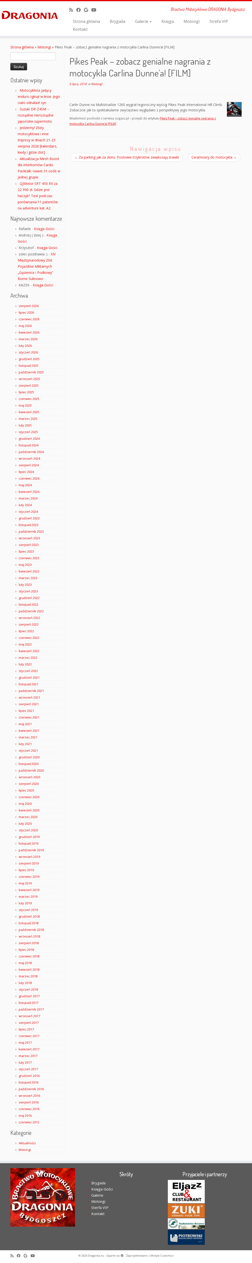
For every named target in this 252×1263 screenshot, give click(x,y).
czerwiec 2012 (29, 1122)
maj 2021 (25, 724)
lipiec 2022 (26, 631)
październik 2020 (31, 770)
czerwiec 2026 (29, 319)
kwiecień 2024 (29, 491)
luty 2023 (25, 584)
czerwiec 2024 (29, 478)
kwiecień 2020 (29, 810)
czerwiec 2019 (29, 876)
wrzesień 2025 (29, 379)
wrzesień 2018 (29, 936)
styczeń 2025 (28, 432)
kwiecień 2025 (29, 412)
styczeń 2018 (28, 989)
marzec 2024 (28, 498)
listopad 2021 (28, 684)
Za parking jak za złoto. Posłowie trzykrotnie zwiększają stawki (126, 157)
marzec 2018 (28, 976)
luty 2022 (25, 664)
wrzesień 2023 (29, 538)
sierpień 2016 (29, 1102)
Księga (167, 21)
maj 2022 (25, 644)
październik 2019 (31, 850)
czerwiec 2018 (29, 956)
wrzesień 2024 (29, 458)
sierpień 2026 (29, 306)
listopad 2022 (28, 604)
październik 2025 (31, 372)
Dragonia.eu (96, 1255)
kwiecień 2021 (29, 730)
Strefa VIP (218, 21)
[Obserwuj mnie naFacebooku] (80, 10)
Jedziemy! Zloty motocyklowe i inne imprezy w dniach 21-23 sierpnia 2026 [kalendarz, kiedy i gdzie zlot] (37, 140)
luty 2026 (25, 345)
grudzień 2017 (29, 996)
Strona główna (86, 21)
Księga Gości (44, 228)
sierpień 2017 (29, 1022)
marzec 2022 (28, 657)
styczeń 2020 (28, 830)
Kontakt (80, 29)
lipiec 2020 (26, 790)
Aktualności (27, 1143)
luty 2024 (25, 505)
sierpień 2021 (29, 704)
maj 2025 (25, 405)
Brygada (117, 21)
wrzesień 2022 (29, 618)
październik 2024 (31, 452)
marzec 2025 (28, 418)
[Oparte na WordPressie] (122, 1254)
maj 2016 (25, 1115)
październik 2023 (31, 531)
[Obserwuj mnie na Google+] (87, 10)
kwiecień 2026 (29, 332)
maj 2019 (25, 883)
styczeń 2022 (28, 671)
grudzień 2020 (29, 757)
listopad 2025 (28, 365)
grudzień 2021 (29, 677)
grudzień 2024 (29, 438)
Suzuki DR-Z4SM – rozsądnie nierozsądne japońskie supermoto (36, 115)
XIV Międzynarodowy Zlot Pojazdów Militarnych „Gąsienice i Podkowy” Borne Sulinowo (37, 266)
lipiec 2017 (26, 1029)
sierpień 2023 (29, 545)
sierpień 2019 (29, 863)
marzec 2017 (28, 1056)
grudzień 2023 (29, 518)
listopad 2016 (28, 1082)
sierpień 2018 (29, 943)
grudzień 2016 (29, 1075)
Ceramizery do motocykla (214, 157)
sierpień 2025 (29, 385)
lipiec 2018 (26, 949)
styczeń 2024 (28, 511)
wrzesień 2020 (29, 777)
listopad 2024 (28, 445)
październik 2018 (31, 929)
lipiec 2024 (26, 472)
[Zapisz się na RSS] (72, 10)
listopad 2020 (28, 764)
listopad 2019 (28, 843)
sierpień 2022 (29, 624)
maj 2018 (25, 963)
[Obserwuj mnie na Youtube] (95, 10)
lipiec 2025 (26, 392)
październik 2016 (31, 1089)
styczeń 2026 (28, 352)
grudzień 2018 (29, 916)
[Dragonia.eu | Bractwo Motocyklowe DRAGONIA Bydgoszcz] (29, 15)
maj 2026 (25, 325)
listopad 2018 (28, 923)
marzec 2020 (28, 817)
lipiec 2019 (26, 870)
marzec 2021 (28, 737)
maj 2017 (25, 1042)
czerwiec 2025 (29, 399)
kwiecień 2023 (29, 571)
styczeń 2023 (28, 591)
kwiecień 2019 (29, 890)
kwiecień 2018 (29, 969)
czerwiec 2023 (29, 558)
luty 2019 (25, 903)
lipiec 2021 (26, 710)
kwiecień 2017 (29, 1049)
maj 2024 (25, 485)
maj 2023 (25, 564)
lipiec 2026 (26, 312)
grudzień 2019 (29, 837)
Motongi (192, 21)
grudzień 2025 (29, 359)
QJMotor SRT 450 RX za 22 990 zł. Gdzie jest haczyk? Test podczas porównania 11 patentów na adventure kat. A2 (38, 195)
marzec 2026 (28, 339)
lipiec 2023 (26, 551)
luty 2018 (25, 983)
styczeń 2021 (28, 750)
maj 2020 (25, 803)
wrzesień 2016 (29, 1095)
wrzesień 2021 (29, 697)
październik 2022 (31, 611)
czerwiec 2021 (29, 717)
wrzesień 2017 (29, 1016)
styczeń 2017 (28, 1069)
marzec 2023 (28, 578)
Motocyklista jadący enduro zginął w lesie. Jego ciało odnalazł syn (39, 96)
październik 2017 (31, 1009)
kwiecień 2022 (29, 651)
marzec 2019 (28, 896)
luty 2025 (25, 425)
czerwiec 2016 (29, 1109)
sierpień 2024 (29, 465)
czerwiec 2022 (29, 637)
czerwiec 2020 (29, 797)
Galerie (142, 21)
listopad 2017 (28, 1002)
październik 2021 (31, 691)
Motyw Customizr (162, 1255)
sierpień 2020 (29, 783)
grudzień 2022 (29, 598)
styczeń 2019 (28, 910)
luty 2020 (25, 823)
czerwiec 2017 (29, 1036)
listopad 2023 (28, 525)
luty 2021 (25, 744)
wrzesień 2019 (29, 856)
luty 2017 (25, 1062)
